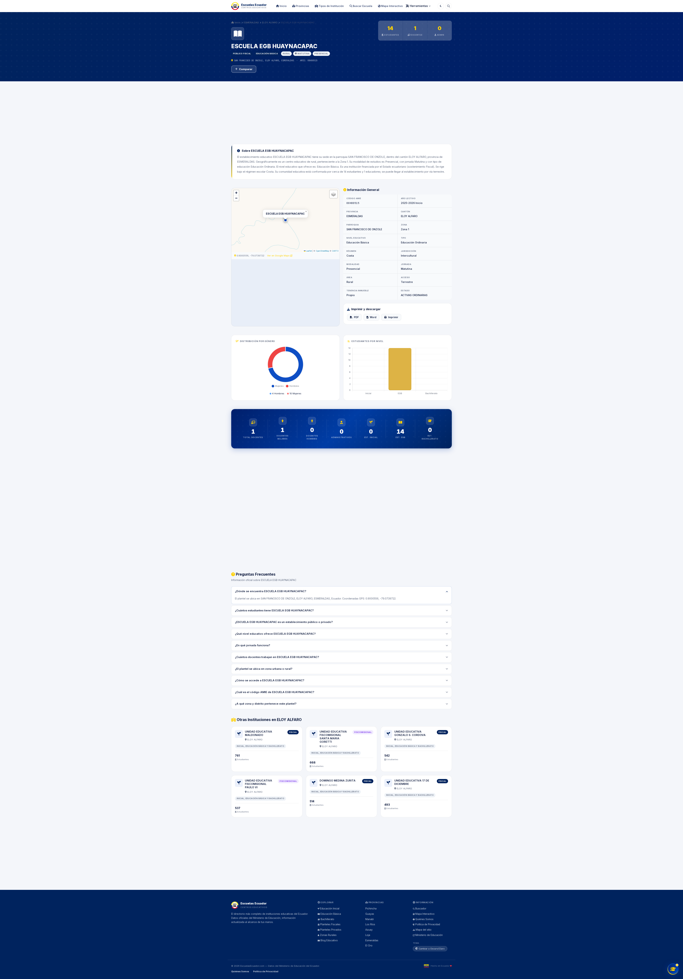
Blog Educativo (329, 940)
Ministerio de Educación (429, 935)
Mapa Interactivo (391, 5)
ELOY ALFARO (269, 22)
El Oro (368, 945)
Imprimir (393, 317)
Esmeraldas (371, 940)
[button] (285, 220)
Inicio (283, 5)
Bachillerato (327, 919)
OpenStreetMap (322, 251)
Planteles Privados (330, 929)
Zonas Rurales (328, 935)
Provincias (302, 5)
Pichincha (371, 908)
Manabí (369, 919)
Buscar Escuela (362, 5)
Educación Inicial (329, 908)
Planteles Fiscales (330, 924)
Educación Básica (331, 913)
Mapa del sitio (423, 929)
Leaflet (309, 251)
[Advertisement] (341, 110)
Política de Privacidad (427, 924)
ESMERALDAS (251, 22)
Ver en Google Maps (278, 255)
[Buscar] (448, 6)
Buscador (420, 908)
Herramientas (419, 6)
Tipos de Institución (331, 5)
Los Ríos (370, 924)
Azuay (369, 929)
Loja (367, 935)
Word (373, 317)
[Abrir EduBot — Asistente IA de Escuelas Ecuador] (673, 969)
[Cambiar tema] (441, 6)
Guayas (369, 913)
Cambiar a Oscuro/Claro (432, 948)
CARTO (335, 251)
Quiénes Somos (424, 919)
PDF (356, 317)
